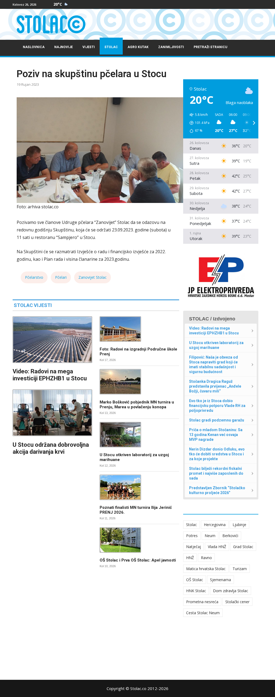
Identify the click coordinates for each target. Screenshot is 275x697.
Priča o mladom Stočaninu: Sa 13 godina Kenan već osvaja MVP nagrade (216, 435)
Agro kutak (138, 47)
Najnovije (63, 47)
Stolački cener (237, 601)
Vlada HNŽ (217, 546)
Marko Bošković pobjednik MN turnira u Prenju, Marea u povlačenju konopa (137, 404)
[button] (197, 123)
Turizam (240, 568)
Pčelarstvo (34, 277)
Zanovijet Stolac (92, 277)
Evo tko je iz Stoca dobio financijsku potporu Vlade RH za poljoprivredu (217, 406)
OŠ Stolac (194, 579)
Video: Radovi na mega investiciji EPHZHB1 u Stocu (50, 375)
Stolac (111, 47)
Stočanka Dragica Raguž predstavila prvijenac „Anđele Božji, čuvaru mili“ (215, 386)
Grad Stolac (243, 546)
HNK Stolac (196, 590)
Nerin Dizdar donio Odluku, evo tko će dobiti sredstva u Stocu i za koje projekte (217, 454)
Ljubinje (239, 524)
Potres (192, 535)
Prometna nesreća (202, 601)
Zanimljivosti (171, 47)
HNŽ (190, 557)
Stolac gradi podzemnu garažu (216, 420)
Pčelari (61, 277)
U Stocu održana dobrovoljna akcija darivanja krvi (51, 448)
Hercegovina (215, 524)
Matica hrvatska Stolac (206, 568)
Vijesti (88, 47)
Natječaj (193, 546)
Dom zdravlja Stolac (230, 590)
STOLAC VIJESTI (33, 305)
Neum (210, 535)
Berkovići (230, 535)
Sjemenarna (220, 579)
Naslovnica (34, 47)
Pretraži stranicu (210, 47)
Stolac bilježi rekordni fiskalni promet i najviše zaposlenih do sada (216, 473)
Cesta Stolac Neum (203, 612)
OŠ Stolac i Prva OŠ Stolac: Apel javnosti (138, 560)
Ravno (206, 557)
